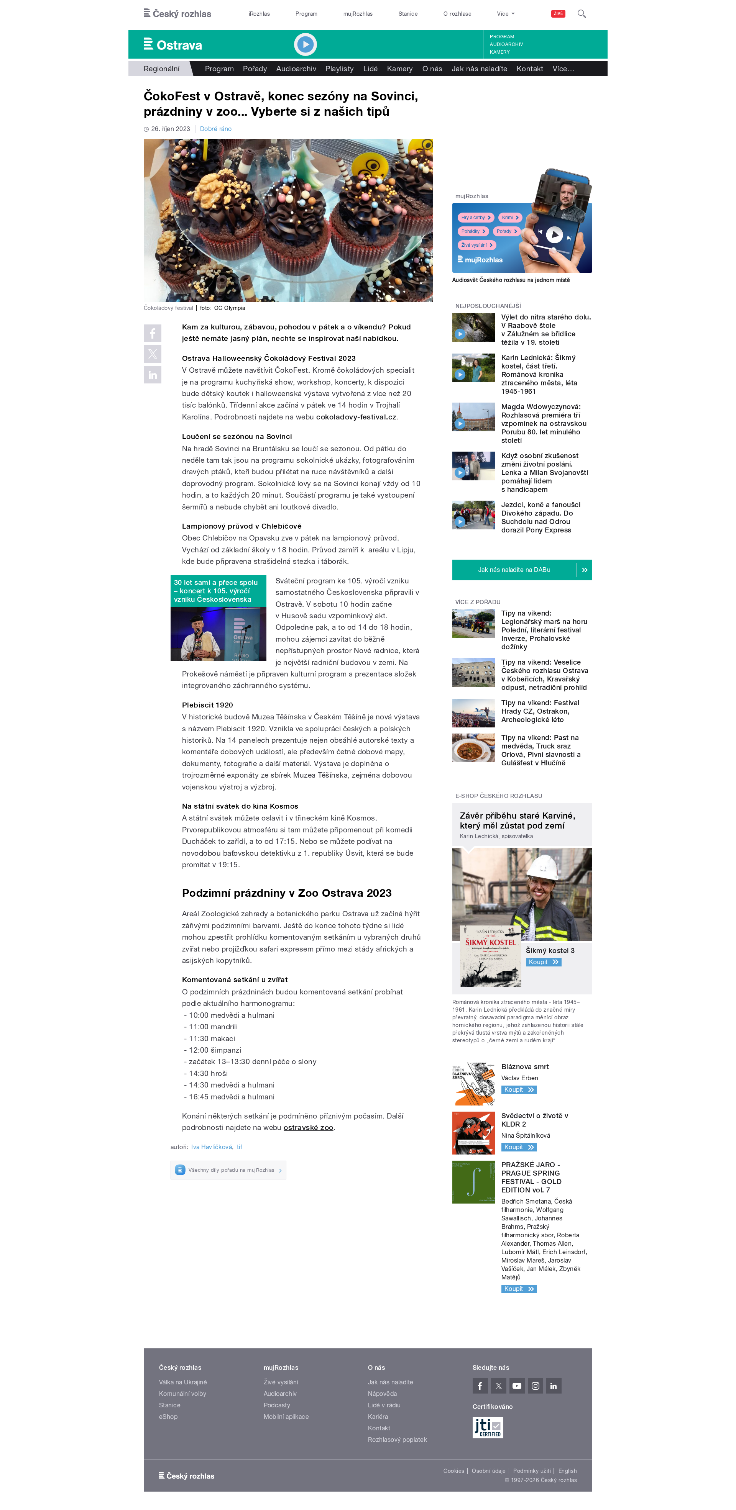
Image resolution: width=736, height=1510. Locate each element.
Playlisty (339, 68)
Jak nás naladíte (480, 68)
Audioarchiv (506, 44)
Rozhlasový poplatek (397, 1439)
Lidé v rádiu (384, 1405)
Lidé (370, 68)
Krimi (507, 217)
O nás (432, 68)
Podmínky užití (532, 1471)
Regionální (162, 68)
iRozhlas (259, 14)
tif (239, 1147)
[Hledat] (582, 14)
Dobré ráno (216, 129)
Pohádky (471, 231)
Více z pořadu (478, 602)
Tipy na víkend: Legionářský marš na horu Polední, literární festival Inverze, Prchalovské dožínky (544, 630)
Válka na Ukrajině (183, 1382)
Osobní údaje (489, 1471)
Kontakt (530, 68)
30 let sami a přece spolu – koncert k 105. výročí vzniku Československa (216, 590)
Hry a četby (473, 217)
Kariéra (378, 1416)
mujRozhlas (358, 14)
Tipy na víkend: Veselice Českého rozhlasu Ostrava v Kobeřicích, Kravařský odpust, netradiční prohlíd (545, 674)
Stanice (408, 14)
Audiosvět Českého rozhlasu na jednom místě (511, 280)
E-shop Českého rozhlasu (499, 796)
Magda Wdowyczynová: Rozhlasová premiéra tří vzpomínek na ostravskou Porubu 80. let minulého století (543, 423)
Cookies (454, 1471)
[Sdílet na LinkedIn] (152, 374)
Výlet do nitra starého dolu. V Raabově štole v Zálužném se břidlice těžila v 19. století (546, 329)
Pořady (255, 68)
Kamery (500, 52)
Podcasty (277, 1405)
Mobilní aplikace (286, 1416)
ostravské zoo (308, 1127)
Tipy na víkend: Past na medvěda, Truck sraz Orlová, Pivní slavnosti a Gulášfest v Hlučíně (541, 750)
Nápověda (382, 1393)
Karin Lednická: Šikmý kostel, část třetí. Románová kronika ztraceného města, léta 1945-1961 (539, 374)
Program (306, 14)
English (568, 1471)
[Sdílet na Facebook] (152, 333)
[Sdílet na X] (152, 354)
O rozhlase (458, 14)
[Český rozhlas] (177, 14)
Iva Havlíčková (211, 1147)
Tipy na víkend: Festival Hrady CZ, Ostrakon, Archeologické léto (540, 711)
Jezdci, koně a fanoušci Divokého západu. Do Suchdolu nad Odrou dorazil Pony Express (540, 517)
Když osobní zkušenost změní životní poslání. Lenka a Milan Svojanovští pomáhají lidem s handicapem (544, 472)
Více (564, 68)
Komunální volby (182, 1393)
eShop (168, 1416)
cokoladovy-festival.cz (356, 417)
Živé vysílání (474, 245)
